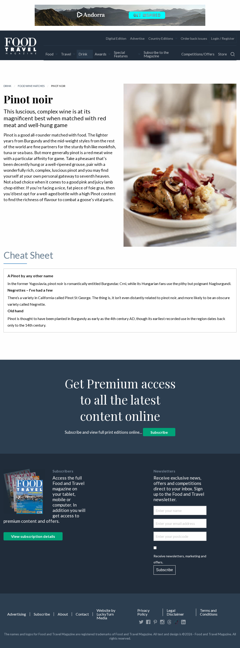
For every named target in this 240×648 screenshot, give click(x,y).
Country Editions (160, 38)
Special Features (121, 54)
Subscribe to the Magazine (156, 54)
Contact (82, 614)
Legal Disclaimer (175, 612)
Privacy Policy (143, 612)
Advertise (137, 38)
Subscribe (159, 432)
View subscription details (33, 536)
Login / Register (222, 38)
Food (49, 54)
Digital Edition (116, 38)
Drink (83, 54)
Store (222, 54)
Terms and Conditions (209, 612)
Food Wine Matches (31, 85)
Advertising (16, 614)
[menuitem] (116, 38)
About (63, 614)
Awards (100, 54)
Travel (66, 54)
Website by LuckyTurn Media (106, 614)
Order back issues (194, 38)
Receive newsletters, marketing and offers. (180, 559)
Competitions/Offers (197, 54)
